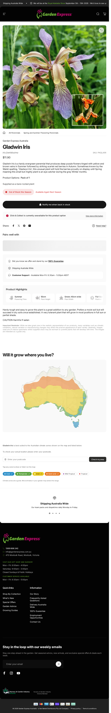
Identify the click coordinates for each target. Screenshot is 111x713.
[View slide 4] (59, 513)
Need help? (101, 226)
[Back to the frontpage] (4, 132)
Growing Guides (10, 610)
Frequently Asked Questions (38, 599)
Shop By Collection (12, 594)
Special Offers (9, 602)
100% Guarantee (37, 611)
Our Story (34, 594)
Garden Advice (9, 606)
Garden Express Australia (15, 140)
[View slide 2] (53, 513)
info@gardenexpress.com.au (18, 552)
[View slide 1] (49, 513)
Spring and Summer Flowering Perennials (41, 133)
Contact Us (35, 622)
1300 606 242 (12, 548)
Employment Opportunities (36, 616)
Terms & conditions (90, 708)
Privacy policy (76, 708)
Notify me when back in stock (56, 204)
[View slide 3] (56, 513)
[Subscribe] (58, 664)
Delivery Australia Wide (38, 605)
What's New (8, 598)
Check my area (97, 459)
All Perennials (14, 133)
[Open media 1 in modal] (101, 30)
